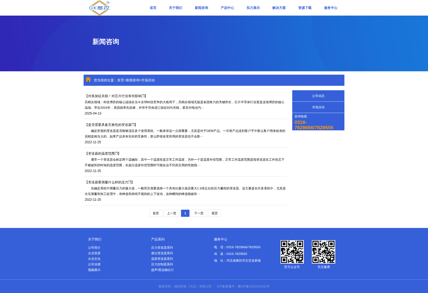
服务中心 (330, 8)
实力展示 (253, 8)
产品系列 (158, 239)
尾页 (215, 213)
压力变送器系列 (162, 247)
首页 (153, 8)
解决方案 (279, 8)
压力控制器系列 (162, 264)
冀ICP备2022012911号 (254, 286)
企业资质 (94, 253)
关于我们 (175, 8)
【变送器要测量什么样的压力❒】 (109, 182)
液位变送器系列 (162, 253)
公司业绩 (94, 264)
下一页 (199, 213)
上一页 (171, 213)
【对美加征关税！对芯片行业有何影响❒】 (116, 96)
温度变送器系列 (162, 258)
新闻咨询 (201, 8)
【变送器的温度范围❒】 (103, 153)
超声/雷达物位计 (162, 270)
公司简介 (94, 247)
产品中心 (227, 8)
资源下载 (305, 8)
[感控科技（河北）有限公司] (113, 7)
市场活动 (148, 80)
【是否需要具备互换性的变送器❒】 (111, 125)
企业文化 (94, 258)
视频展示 (94, 270)
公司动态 (318, 96)
